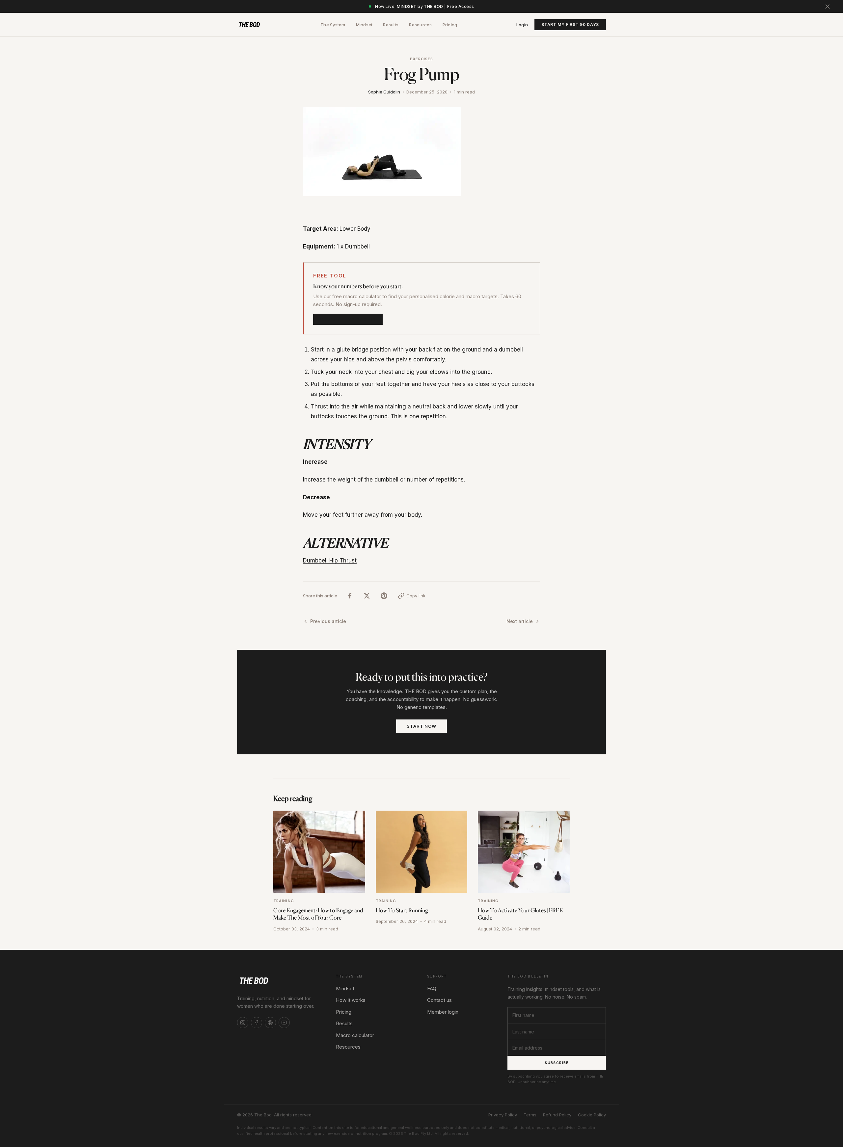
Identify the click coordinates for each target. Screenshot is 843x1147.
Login (522, 24)
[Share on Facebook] (349, 596)
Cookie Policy (592, 1114)
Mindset (364, 24)
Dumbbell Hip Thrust (330, 560)
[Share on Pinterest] (384, 596)
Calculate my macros (348, 319)
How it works (351, 1000)
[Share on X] (367, 596)
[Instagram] (242, 1022)
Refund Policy (557, 1114)
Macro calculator (355, 1035)
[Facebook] (256, 1022)
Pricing (450, 24)
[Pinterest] (270, 1022)
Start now (421, 726)
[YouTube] (284, 1022)
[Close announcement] (827, 6)
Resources (420, 24)
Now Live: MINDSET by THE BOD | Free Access (424, 6)
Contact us (439, 1000)
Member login (442, 1012)
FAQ (431, 988)
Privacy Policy (502, 1114)
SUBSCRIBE (557, 1063)
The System (332, 24)
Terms (530, 1114)
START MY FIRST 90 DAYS (570, 24)
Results (390, 24)
